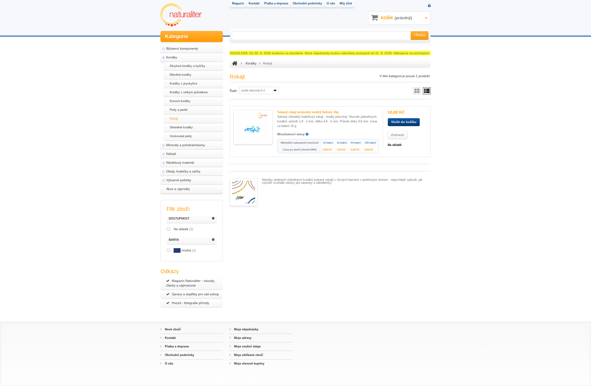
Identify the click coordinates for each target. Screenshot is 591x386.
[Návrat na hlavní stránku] (234, 63)
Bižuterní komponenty (182, 48)
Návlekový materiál (180, 162)
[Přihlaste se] (429, 6)
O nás (168, 363)
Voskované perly (181, 136)
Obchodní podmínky (179, 355)
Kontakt (170, 338)
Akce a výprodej (178, 189)
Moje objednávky (245, 329)
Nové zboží (172, 329)
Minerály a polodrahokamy (185, 145)
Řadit (233, 91)
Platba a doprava (176, 346)
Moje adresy (242, 338)
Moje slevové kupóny (248, 363)
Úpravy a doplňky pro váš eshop (195, 294)
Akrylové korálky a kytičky (187, 66)
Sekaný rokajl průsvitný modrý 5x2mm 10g (307, 112)
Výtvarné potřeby (178, 180)
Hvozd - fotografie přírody (190, 303)
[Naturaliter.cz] (181, 15)
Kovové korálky (180, 101)
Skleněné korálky (181, 127)
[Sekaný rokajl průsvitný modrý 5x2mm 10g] (253, 127)
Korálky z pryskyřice (183, 83)
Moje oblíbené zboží (248, 355)
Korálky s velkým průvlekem (189, 92)
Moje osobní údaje (247, 346)
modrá (188, 250)
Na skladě (183, 229)
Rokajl (174, 118)
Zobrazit (397, 135)
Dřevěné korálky (180, 74)
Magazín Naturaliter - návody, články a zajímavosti (190, 283)
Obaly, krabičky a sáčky (183, 171)
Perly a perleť (179, 110)
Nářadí (171, 154)
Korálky (171, 57)
